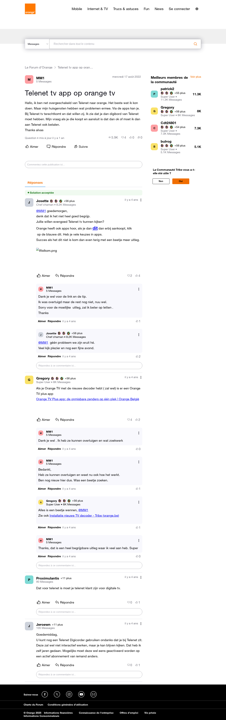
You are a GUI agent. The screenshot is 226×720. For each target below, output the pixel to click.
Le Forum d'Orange (38, 67)
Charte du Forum (33, 704)
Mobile (77, 9)
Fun (146, 9)
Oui (181, 181)
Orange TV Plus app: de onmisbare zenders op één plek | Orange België (87, 399)
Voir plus (195, 76)
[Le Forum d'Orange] (30, 9)
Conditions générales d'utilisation (68, 704)
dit (95, 228)
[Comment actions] (140, 200)
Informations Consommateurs (41, 716)
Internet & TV (97, 9)
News (159, 9)
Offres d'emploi (129, 712)
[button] (42, 321)
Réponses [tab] (35, 182)
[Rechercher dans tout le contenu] (195, 44)
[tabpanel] (83, 434)
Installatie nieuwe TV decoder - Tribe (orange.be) (84, 515)
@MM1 (41, 211)
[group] (113, 137)
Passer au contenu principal (18, 2)
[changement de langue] (197, 8)
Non (161, 181)
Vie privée (150, 712)
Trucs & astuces (125, 9)
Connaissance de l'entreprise (96, 712)
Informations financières (58, 712)
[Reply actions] (138, 289)
